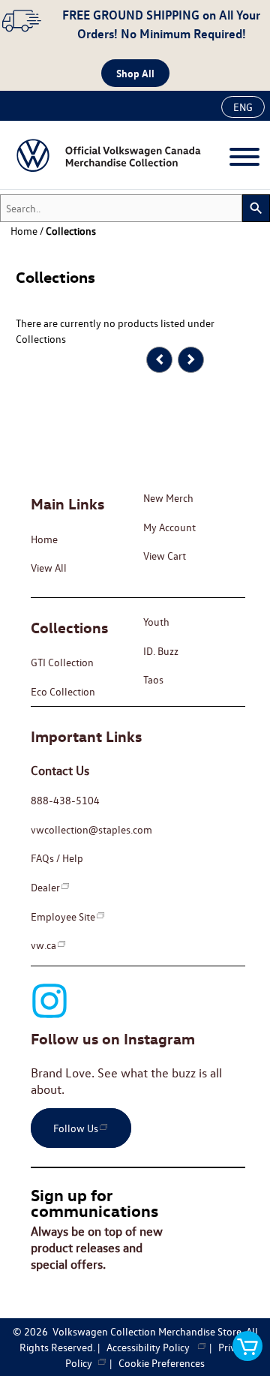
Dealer (45, 887)
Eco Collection (63, 691)
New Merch (168, 497)
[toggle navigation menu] (244, 157)
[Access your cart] (247, 1346)
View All (49, 567)
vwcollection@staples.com (91, 829)
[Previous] (159, 360)
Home (44, 539)
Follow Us (75, 1128)
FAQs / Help (57, 858)
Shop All (135, 73)
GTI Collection (62, 662)
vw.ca (43, 945)
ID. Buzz (160, 650)
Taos (153, 679)
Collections (71, 230)
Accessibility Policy (151, 1347)
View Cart (164, 555)
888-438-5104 (65, 800)
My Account (169, 527)
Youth (156, 621)
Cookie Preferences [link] (161, 1362)
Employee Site (63, 916)
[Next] (191, 360)
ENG (243, 107)
